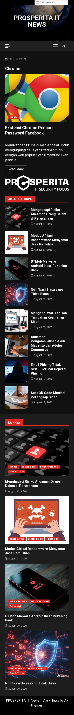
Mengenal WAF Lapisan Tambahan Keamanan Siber (16, 320)
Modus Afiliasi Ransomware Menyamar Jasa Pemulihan (16, 242)
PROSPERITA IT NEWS (37, 21)
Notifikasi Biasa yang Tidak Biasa (16, 294)
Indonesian (46, 2)
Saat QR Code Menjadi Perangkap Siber (16, 397)
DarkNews (51, 700)
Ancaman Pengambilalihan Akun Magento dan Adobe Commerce (16, 346)
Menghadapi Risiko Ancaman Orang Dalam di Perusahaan (16, 217)
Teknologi (52, 538)
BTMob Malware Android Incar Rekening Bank (16, 268)
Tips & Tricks (16, 471)
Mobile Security (18, 601)
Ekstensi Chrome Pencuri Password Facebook (37, 98)
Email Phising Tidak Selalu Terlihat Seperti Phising (16, 371)
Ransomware (16, 538)
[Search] (63, 46)
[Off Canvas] (7, 46)
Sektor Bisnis (29, 466)
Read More (16, 169)
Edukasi (13, 116)
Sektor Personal (49, 466)
